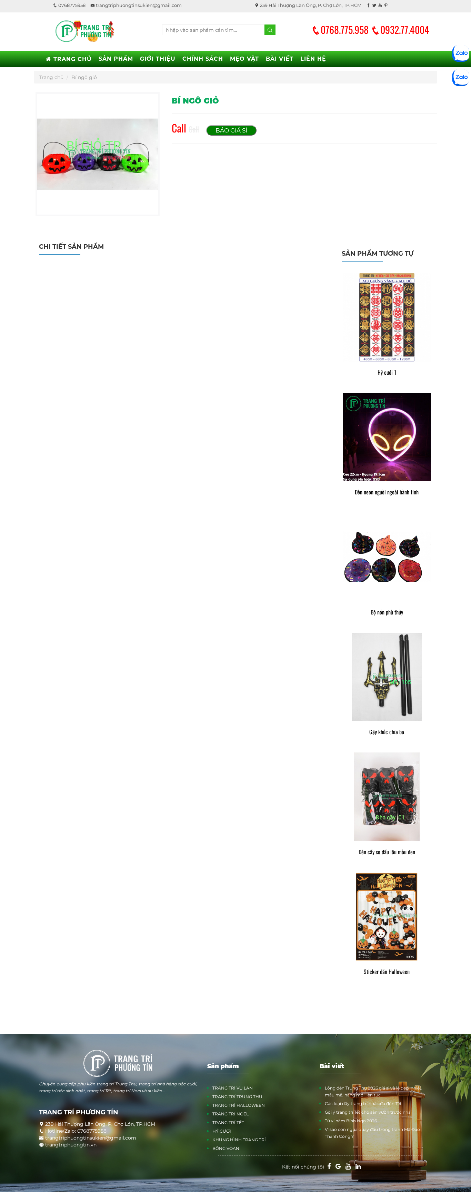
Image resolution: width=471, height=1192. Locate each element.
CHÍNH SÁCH (202, 59)
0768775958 (71, 5)
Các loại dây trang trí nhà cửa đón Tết (363, 1103)
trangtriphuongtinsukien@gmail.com (138, 5)
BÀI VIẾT (279, 59)
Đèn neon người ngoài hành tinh (387, 492)
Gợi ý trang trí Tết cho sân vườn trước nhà (368, 1112)
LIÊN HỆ (313, 59)
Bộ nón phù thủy (387, 612)
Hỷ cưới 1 (387, 372)
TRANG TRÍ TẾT (228, 1122)
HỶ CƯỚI (221, 1131)
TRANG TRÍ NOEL (230, 1113)
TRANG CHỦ (71, 59)
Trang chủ (51, 77)
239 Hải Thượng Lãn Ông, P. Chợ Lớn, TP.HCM (310, 5)
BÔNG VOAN (225, 1148)
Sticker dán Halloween (387, 972)
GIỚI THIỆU (158, 59)
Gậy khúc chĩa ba (386, 732)
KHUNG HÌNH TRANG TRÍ (239, 1139)
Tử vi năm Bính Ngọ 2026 (351, 1120)
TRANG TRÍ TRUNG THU (237, 1096)
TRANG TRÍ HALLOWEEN (238, 1105)
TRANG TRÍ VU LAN (232, 1088)
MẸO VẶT (244, 59)
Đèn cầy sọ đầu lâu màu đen (387, 852)
